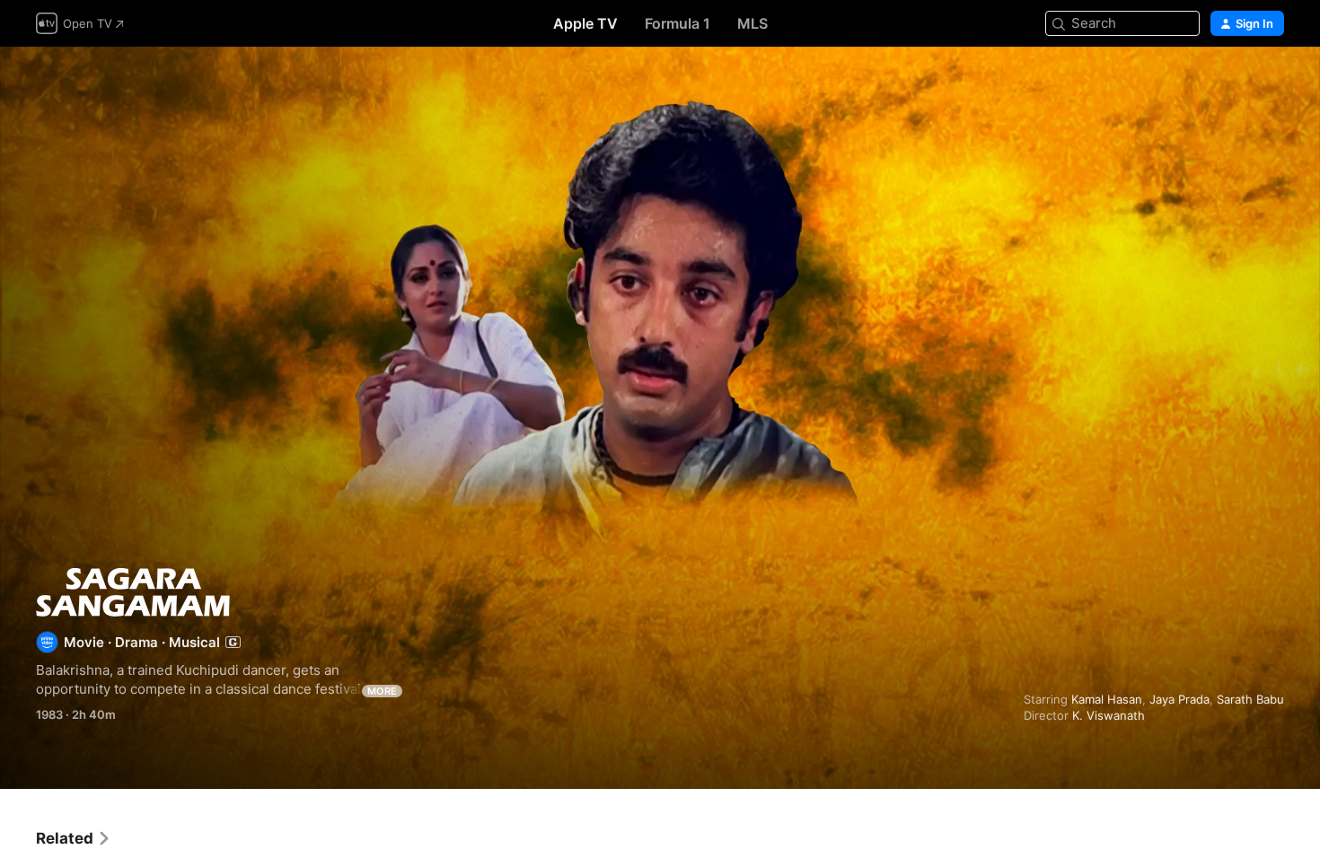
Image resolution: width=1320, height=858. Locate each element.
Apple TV (585, 23)
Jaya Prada (1179, 699)
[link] (73, 838)
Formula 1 (677, 23)
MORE (382, 691)
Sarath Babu (1250, 699)
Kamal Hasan (1106, 699)
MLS (752, 23)
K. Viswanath (1108, 715)
